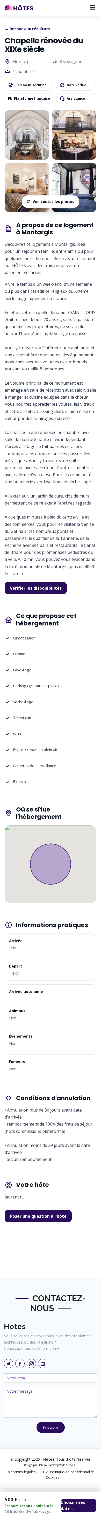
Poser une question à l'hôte (38, 1216)
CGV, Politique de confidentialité (67, 1471)
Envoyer (51, 1427)
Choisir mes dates (73, 1505)
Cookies (52, 1477)
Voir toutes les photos (53, 201)
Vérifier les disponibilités (36, 588)
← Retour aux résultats (27, 28)
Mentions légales (21, 1471)
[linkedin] (42, 1363)
